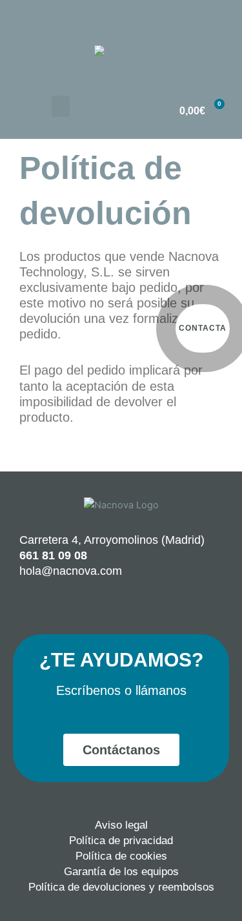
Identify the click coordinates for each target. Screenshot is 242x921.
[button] (61, 106)
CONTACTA (203, 328)
